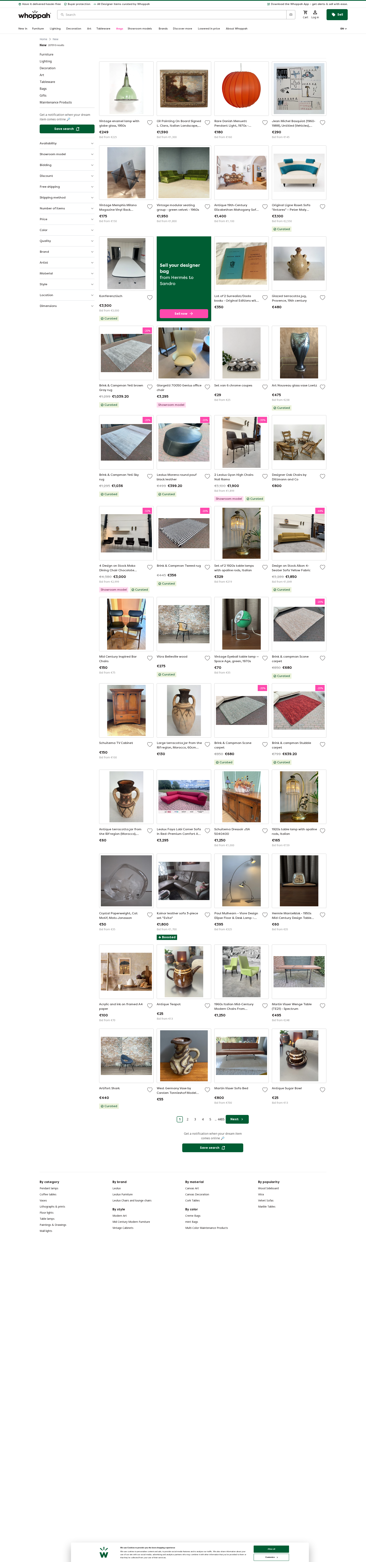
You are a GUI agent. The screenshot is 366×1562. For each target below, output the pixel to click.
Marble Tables (266, 1206)
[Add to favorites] (150, 122)
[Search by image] (290, 14)
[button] (250, 4)
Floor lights (47, 1212)
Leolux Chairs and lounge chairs (132, 1200)
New (55, 39)
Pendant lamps (49, 1188)
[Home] (34, 14)
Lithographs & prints (52, 1206)
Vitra (261, 1194)
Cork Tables (192, 1200)
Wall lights (46, 1231)
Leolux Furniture (122, 1194)
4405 (221, 1119)
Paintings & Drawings (53, 1225)
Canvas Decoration (197, 1194)
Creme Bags (193, 1215)
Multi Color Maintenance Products (206, 1228)
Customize (270, 1557)
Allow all (271, 1549)
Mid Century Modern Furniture (131, 1222)
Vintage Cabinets (122, 1228)
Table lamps (47, 1218)
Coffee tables (48, 1194)
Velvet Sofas (266, 1200)
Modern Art (119, 1215)
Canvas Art (192, 1188)
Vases (43, 1200)
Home (43, 39)
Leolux (116, 1188)
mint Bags (191, 1222)
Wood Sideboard (268, 1188)
